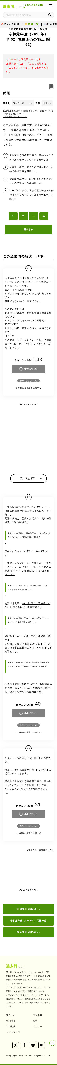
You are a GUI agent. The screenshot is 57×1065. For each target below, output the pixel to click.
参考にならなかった (28, 381)
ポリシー (37, 1026)
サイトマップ (13, 1032)
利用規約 (11, 1026)
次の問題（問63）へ (28, 932)
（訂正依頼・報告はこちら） (15, 117)
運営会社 (11, 1015)
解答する (28, 229)
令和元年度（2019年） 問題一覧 (28, 920)
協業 (35, 1021)
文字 (37, 103)
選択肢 (6, 103)
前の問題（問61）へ (28, 909)
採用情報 (11, 1021)
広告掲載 (37, 1015)
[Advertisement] (28, 435)
